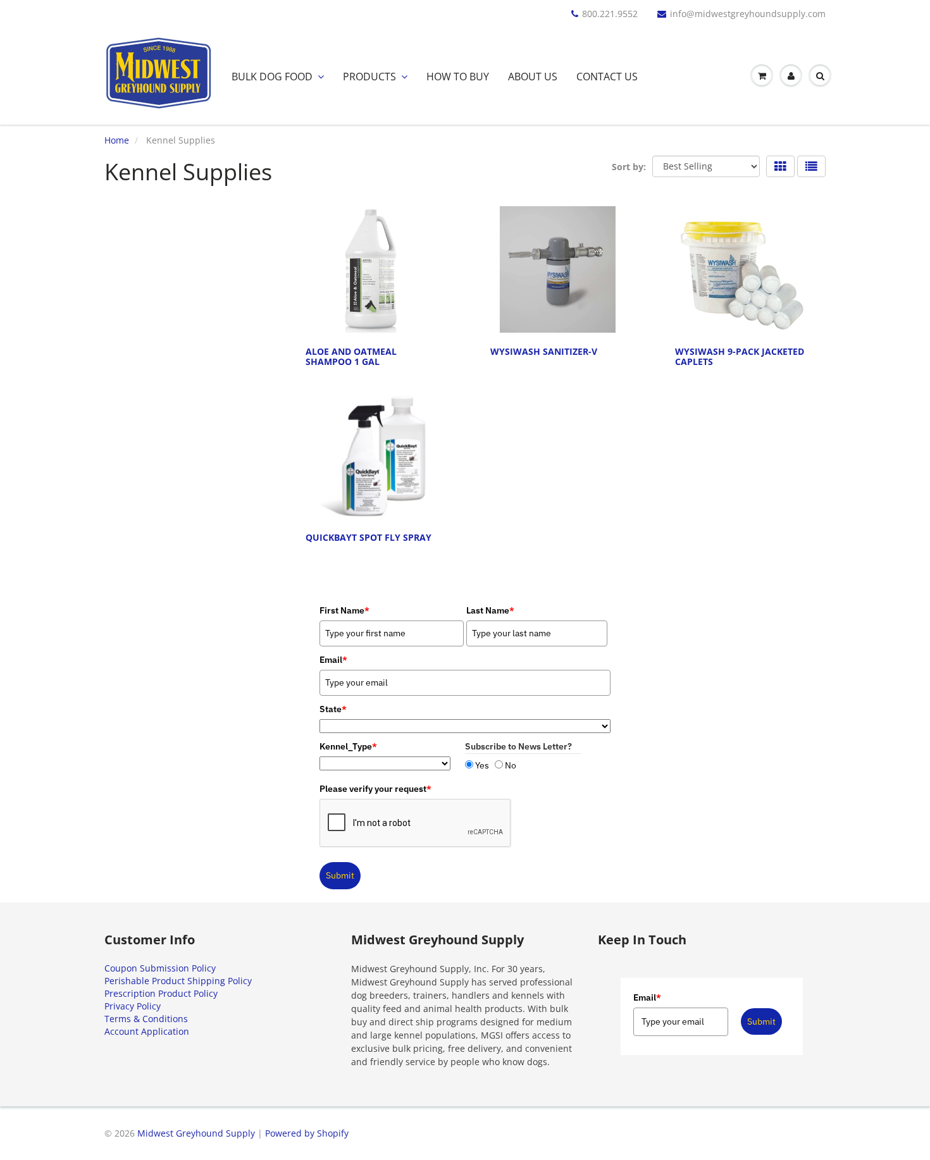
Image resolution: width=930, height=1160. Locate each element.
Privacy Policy (132, 1006)
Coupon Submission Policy (160, 968)
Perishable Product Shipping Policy (178, 981)
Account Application (146, 1031)
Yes (482, 765)
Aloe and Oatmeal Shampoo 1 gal (351, 356)
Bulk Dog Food (272, 76)
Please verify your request (375, 788)
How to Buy (457, 76)
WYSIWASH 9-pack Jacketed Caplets (739, 356)
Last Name (490, 610)
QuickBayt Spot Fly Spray (368, 537)
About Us (532, 76)
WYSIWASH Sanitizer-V (543, 351)
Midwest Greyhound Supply (196, 1133)
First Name (344, 610)
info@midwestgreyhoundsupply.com (748, 14)
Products (369, 76)
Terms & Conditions (146, 1019)
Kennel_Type (348, 746)
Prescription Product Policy (161, 993)
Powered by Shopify (307, 1133)
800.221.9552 (610, 14)
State (333, 709)
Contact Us (607, 76)
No (510, 765)
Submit (340, 875)
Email (647, 997)
